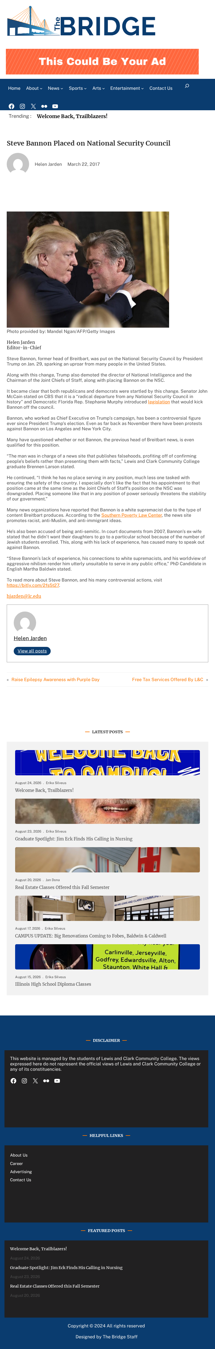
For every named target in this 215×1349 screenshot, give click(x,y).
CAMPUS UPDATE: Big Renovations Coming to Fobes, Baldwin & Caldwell (90, 936)
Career (16, 1163)
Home (14, 88)
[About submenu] (41, 88)
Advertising (21, 1171)
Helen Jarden (30, 638)
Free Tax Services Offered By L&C (167, 679)
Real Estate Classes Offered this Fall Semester (62, 887)
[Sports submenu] (85, 88)
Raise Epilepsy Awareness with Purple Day (55, 679)
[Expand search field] (187, 88)
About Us (18, 1155)
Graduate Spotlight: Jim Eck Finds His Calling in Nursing (73, 839)
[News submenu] (61, 88)
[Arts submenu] (103, 88)
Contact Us (20, 1179)
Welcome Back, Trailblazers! (72, 116)
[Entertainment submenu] (142, 88)
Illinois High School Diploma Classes (53, 984)
